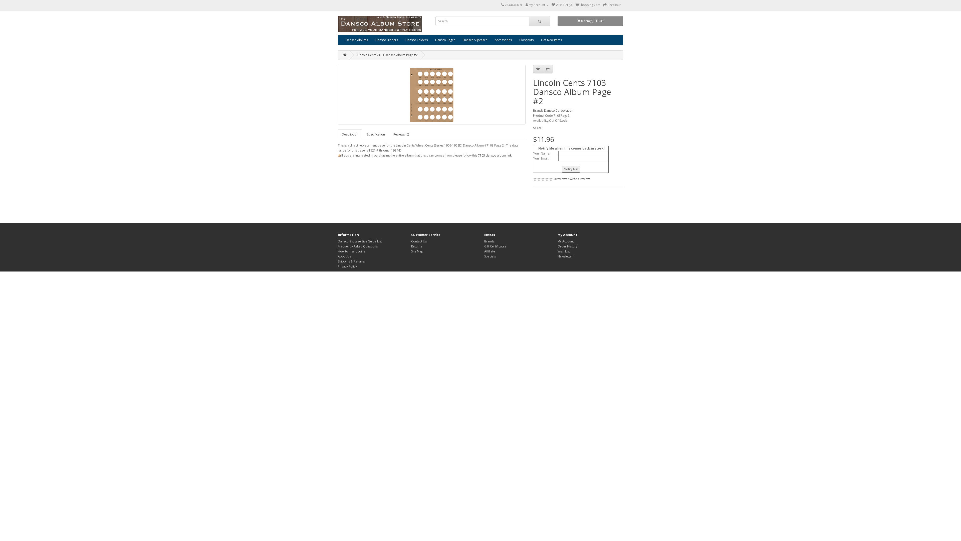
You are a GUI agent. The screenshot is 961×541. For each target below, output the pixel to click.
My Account (566, 241)
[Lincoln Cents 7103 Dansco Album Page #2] (432, 94)
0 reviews (560, 179)
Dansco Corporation (558, 110)
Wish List (564, 251)
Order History (567, 246)
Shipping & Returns (351, 261)
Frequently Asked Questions (358, 246)
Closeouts (526, 40)
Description (350, 134)
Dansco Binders (386, 40)
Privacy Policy (347, 266)
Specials (490, 256)
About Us (344, 256)
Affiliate (489, 251)
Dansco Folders (416, 40)
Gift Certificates (495, 246)
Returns (416, 246)
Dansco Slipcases (475, 40)
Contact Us (419, 241)
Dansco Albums (357, 40)
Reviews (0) (401, 134)
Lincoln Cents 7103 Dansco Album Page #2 (387, 55)
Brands (489, 241)
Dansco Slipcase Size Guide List (360, 241)
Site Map (417, 251)
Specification (376, 134)
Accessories (503, 40)
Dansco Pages (445, 40)
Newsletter (565, 256)
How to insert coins (351, 251)
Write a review (580, 179)
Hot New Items (551, 40)
